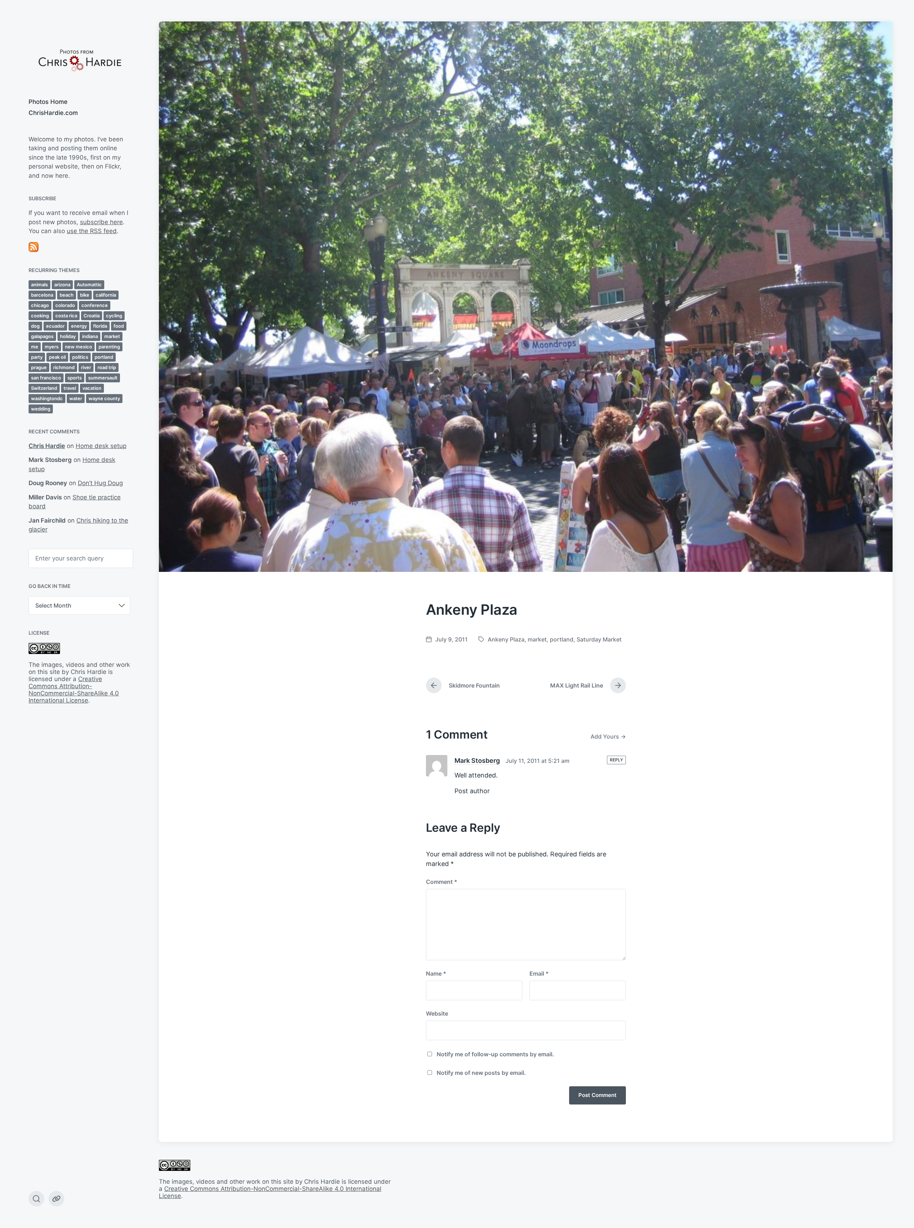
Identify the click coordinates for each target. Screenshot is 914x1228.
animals (39, 284)
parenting (109, 346)
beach (67, 295)
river (86, 367)
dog (35, 326)
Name (436, 973)
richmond (64, 367)
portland (104, 357)
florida (100, 326)
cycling (114, 315)
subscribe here (101, 222)
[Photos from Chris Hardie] (79, 60)
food (119, 326)
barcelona (42, 295)
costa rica (66, 315)
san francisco (46, 378)
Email (539, 973)
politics (80, 357)
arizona (62, 284)
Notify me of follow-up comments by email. (495, 1054)
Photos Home (48, 101)
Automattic (89, 284)
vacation (91, 388)
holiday (68, 336)
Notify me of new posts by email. (481, 1072)
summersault (102, 378)
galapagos (42, 336)
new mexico (78, 346)
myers (52, 346)
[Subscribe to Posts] (79, 247)
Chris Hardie (47, 445)
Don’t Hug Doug (100, 483)
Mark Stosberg (477, 760)
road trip (106, 367)
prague (39, 367)
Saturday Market (599, 639)
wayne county (104, 398)
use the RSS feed (92, 231)
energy (79, 326)
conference (94, 305)
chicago (40, 305)
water (75, 398)
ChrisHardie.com (53, 112)
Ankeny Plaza (506, 639)
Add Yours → (608, 736)
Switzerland (44, 388)
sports (74, 378)
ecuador (55, 326)
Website (437, 1013)
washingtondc (47, 398)
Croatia (92, 315)
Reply (616, 760)
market (112, 336)
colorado (65, 305)
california (106, 295)
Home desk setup (101, 445)
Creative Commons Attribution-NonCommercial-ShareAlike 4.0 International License (74, 689)
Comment (441, 881)
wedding (40, 409)
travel (70, 388)
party (36, 357)
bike (84, 295)
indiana (90, 336)
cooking (40, 315)
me (34, 346)
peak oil (57, 357)
